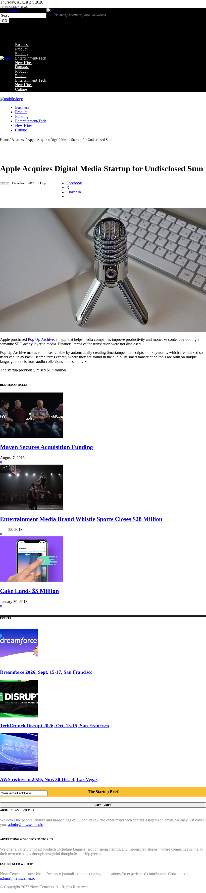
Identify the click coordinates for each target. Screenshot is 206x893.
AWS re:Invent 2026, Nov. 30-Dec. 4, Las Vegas (48, 779)
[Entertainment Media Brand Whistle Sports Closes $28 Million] (31, 508)
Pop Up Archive (41, 339)
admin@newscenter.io (25, 824)
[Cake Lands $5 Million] (31, 580)
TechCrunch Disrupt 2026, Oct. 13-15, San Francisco (54, 725)
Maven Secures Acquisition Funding (46, 447)
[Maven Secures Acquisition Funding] (31, 436)
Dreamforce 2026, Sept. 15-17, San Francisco (46, 672)
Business (18, 140)
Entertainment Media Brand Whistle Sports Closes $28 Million (81, 519)
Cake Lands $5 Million (29, 591)
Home (4, 140)
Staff (4, 183)
